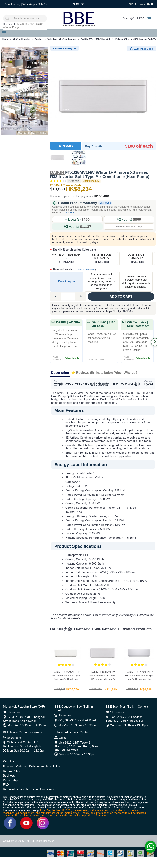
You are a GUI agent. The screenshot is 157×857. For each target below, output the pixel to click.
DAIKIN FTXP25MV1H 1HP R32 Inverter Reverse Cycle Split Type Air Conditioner (66, 675)
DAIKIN (57, 172)
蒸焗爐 (20, 24)
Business (9, 775)
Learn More (69, 212)
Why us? (130, 372)
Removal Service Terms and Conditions (28, 789)
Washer (7, 27)
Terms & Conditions (85, 269)
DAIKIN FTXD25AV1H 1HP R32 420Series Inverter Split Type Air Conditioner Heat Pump (139, 676)
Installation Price (109, 372)
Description (60, 372)
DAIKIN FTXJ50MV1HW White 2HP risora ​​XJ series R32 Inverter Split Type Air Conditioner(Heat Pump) (102, 676)
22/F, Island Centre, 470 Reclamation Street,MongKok (22, 744)
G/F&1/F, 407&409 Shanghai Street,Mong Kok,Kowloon (24, 718)
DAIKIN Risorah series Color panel (74, 249)
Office (62, 737)
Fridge (15, 27)
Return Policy (11, 771)
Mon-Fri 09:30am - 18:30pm (77, 754)
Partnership (10, 780)
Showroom (14, 712)
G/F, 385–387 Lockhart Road (77, 720)
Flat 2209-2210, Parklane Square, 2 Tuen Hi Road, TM (124, 718)
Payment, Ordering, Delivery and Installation (31, 766)
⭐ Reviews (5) (82, 372)
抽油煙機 (30, 24)
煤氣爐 (39, 24)
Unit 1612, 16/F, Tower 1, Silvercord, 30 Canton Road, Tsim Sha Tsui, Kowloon (76, 746)
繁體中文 (78, 4)
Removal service (74, 269)
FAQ (6, 784)
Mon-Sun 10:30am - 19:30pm (27, 725)
